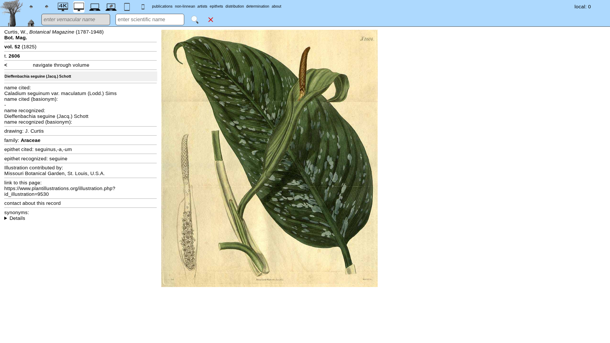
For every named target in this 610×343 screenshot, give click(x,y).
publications (162, 6)
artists (202, 6)
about (276, 6)
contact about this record (32, 203)
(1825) (20, 46)
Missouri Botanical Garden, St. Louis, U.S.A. (54, 173)
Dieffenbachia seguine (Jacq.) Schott (38, 76)
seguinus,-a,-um (53, 149)
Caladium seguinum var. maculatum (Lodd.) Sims (60, 93)
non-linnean (185, 6)
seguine (58, 158)
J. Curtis (34, 131)
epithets (216, 6)
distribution (234, 6)
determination (257, 6)
